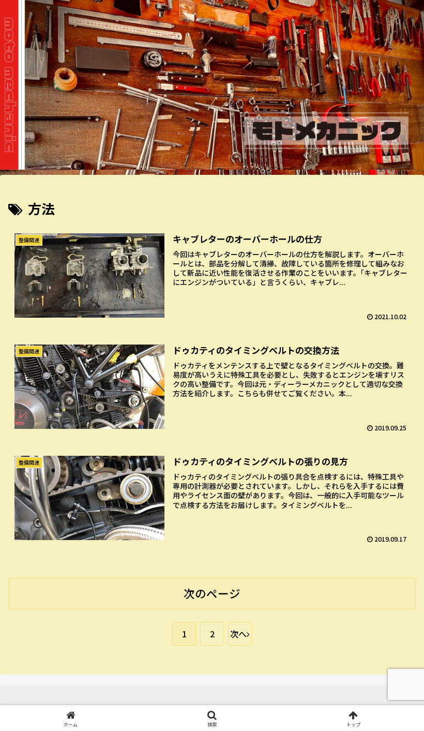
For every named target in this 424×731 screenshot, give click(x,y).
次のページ (212, 593)
